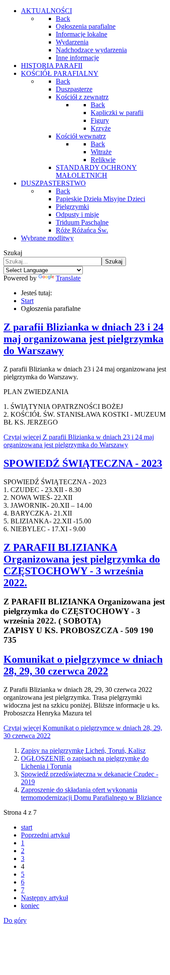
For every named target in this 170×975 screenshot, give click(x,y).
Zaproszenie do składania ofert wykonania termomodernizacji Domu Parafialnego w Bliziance (91, 793)
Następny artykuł (44, 897)
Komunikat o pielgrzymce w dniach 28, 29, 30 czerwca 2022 (83, 665)
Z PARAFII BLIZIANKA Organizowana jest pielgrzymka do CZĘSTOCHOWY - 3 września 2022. (81, 565)
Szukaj (12, 252)
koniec (30, 905)
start (26, 827)
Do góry (15, 920)
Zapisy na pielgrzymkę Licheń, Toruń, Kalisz (83, 750)
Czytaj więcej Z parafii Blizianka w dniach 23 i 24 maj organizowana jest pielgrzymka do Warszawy (78, 441)
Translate (68, 278)
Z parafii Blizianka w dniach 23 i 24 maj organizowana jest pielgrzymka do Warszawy (83, 338)
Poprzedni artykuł (45, 835)
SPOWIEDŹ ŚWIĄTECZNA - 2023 (82, 463)
